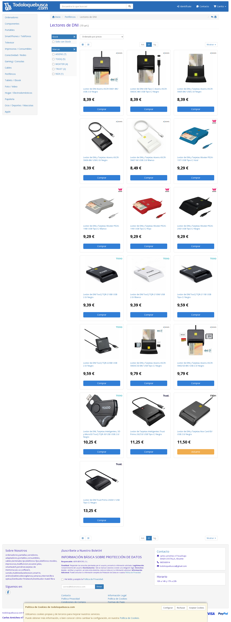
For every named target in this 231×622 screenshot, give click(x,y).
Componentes (12, 23)
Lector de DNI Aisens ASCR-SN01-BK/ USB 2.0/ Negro (100, 90)
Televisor (9, 42)
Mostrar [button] (210, 44)
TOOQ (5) (60, 59)
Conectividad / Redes (15, 55)
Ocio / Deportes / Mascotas (19, 105)
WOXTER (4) (61, 64)
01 (149, 44)
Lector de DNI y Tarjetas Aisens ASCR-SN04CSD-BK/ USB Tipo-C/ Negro (148, 364)
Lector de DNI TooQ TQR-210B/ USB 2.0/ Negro (100, 295)
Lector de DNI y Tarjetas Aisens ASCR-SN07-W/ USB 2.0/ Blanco (148, 158)
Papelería (9, 99)
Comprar (101, 109)
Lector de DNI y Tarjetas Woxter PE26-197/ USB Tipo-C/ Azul (195, 158)
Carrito (220, 6)
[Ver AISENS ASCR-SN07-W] (149, 137)
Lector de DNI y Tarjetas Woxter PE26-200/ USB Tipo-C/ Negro (195, 227)
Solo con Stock (63, 41)
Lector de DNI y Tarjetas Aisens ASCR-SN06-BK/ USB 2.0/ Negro (101, 158)
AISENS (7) (60, 54)
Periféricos (10, 73)
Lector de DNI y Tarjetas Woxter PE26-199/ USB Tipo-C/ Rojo (148, 227)
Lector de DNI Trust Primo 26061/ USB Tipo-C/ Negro (101, 501)
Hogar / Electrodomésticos (18, 92)
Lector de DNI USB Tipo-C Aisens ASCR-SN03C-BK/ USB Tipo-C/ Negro (148, 90)
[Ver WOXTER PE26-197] (195, 137)
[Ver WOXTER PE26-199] (149, 205)
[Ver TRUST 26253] (149, 411)
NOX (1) (59, 73)
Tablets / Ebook (13, 80)
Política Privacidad (70, 598)
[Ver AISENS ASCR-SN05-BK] (195, 68)
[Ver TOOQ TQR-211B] (195, 274)
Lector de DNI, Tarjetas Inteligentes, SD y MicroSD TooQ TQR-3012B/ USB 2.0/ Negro (101, 434)
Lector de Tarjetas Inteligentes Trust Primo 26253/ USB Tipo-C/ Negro (147, 432)
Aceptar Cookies (196, 607)
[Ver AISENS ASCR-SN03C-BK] (149, 68)
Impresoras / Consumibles (18, 48)
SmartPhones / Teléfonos (18, 36)
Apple (8, 111)
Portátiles (10, 29)
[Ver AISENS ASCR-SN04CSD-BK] (149, 342)
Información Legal (117, 595)
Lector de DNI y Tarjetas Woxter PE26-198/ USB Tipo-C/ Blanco (101, 227)
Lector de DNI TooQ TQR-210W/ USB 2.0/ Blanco (147, 295)
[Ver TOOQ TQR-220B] (101, 342)
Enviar (99, 586)
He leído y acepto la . (84, 579)
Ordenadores (11, 17)
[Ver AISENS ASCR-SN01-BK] (101, 68)
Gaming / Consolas (14, 61)
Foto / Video (11, 86)
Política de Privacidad (133, 572)
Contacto (204, 6)
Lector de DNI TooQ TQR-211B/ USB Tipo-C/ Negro (194, 295)
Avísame (195, 451)
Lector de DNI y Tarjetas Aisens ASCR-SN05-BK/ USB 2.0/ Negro (195, 90)
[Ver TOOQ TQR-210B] (101, 274)
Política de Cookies (129, 617)
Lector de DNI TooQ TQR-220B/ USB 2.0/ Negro (100, 364)
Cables (8, 67)
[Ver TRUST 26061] (101, 479)
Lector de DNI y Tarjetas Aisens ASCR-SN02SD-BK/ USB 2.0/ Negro (195, 364)
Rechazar (181, 607)
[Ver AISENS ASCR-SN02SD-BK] (195, 342)
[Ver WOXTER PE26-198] (101, 205)
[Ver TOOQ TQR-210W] (149, 274)
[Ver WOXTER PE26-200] (195, 205)
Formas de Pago (116, 601)
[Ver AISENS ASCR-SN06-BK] (101, 137)
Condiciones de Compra (73, 601)
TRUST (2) (60, 68)
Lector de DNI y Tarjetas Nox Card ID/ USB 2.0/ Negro (194, 432)
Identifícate (185, 6)
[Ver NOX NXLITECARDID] (195, 411)
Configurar (168, 607)
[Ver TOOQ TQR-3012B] (101, 411)
